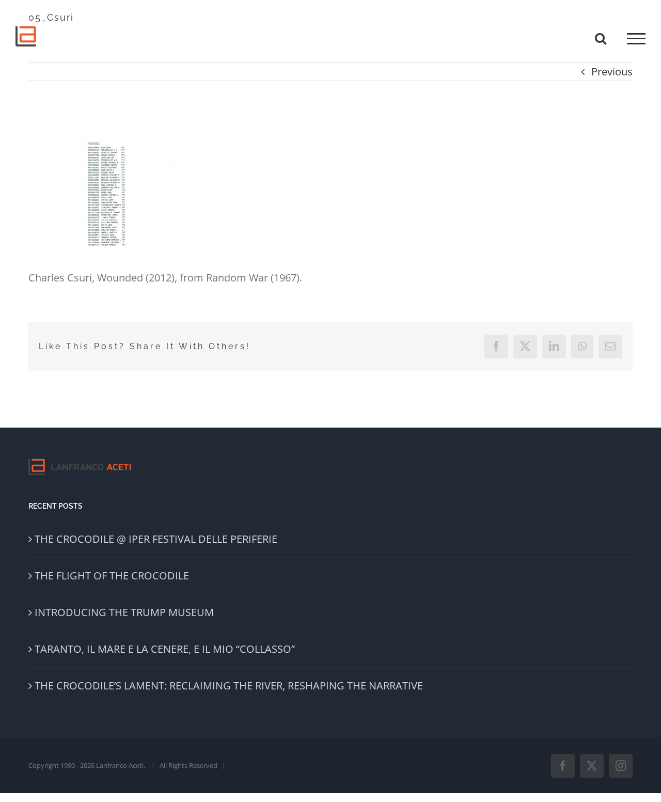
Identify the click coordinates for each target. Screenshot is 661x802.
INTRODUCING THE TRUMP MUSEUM (124, 612)
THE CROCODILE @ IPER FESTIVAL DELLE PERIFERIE (156, 539)
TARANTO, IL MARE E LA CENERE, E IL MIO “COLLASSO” (165, 649)
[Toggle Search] (600, 38)
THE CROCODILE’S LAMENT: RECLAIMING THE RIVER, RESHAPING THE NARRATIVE (229, 686)
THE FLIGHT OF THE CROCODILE (112, 576)
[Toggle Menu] (636, 38)
